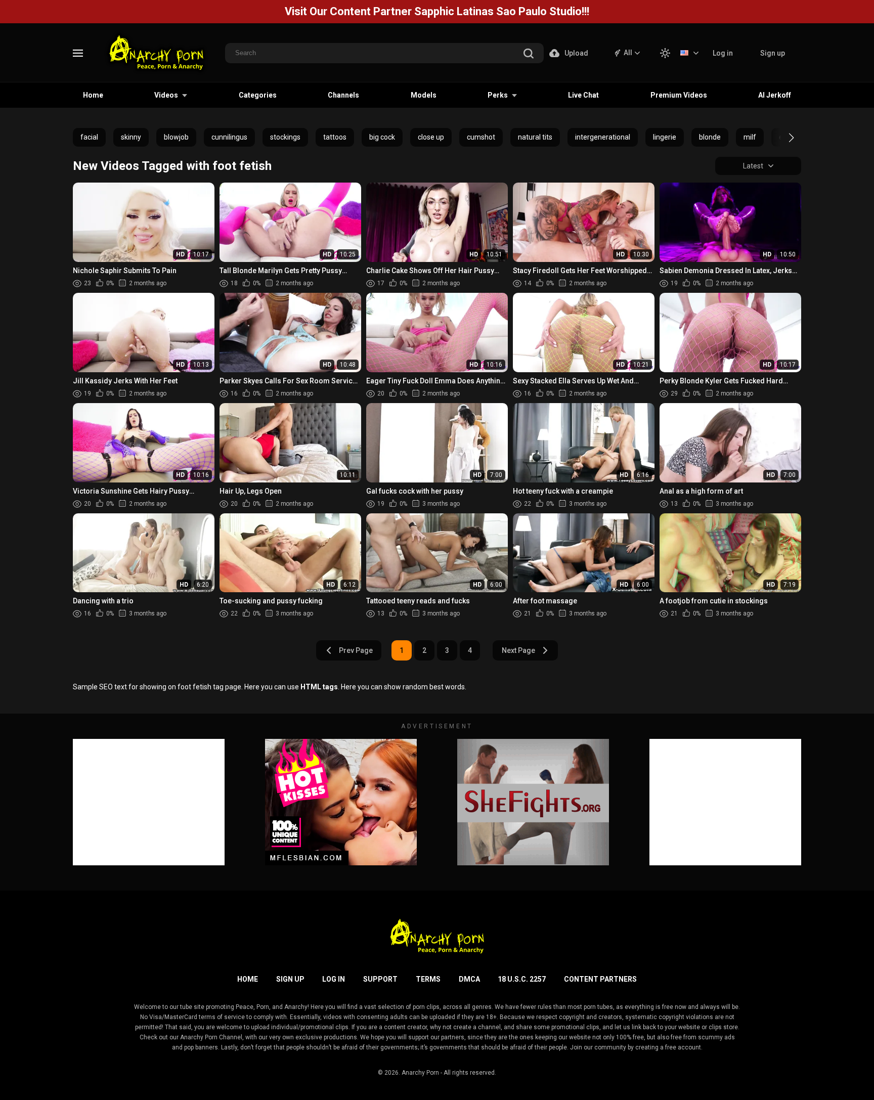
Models (423, 95)
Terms (428, 979)
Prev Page (356, 650)
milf (750, 137)
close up (431, 137)
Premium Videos (678, 95)
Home (93, 95)
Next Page (518, 650)
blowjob (176, 137)
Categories (258, 95)
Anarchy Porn (420, 1072)
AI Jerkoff (774, 95)
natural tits (535, 137)
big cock (382, 137)
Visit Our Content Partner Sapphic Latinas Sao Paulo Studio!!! (437, 11)
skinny (131, 137)
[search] (528, 54)
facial (89, 137)
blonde (710, 137)
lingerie (664, 137)
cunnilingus (229, 137)
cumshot (481, 137)
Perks (498, 95)
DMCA (469, 979)
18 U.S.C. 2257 (522, 979)
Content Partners (600, 979)
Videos (166, 95)
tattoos (334, 137)
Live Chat (583, 95)
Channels (343, 95)
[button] (782, 137)
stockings (285, 137)
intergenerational (602, 137)
